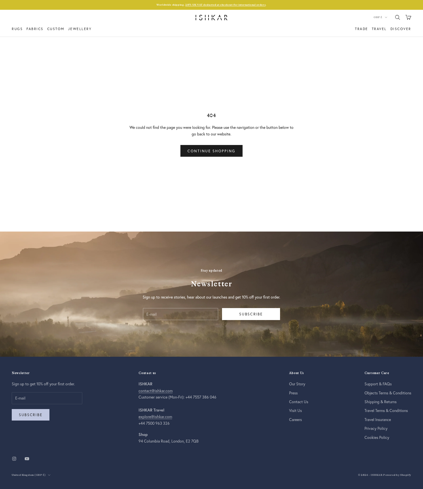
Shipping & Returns (380, 401)
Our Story (297, 383)
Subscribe (251, 313)
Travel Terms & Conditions (386, 410)
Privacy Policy (376, 428)
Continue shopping (211, 150)
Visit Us (295, 410)
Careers (295, 419)
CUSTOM (55, 28)
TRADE (361, 28)
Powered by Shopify (397, 475)
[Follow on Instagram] (14, 458)
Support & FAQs (378, 383)
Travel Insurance (377, 419)
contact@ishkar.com (156, 390)
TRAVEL (379, 28)
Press (293, 392)
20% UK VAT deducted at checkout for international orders (225, 4)
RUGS (17, 28)
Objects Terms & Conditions (387, 392)
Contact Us (298, 401)
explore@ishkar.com (155, 416)
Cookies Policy (376, 437)
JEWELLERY (80, 28)
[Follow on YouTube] (26, 458)
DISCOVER (400, 28)
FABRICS (35, 28)
